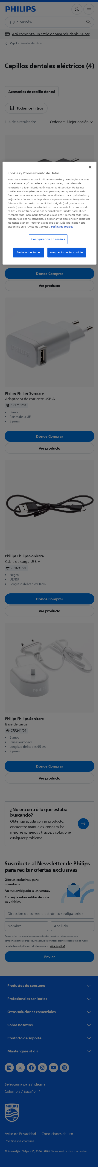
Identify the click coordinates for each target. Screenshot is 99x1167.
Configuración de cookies (46, 242)
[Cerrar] (87, 167)
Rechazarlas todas (27, 256)
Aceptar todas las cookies (65, 256)
